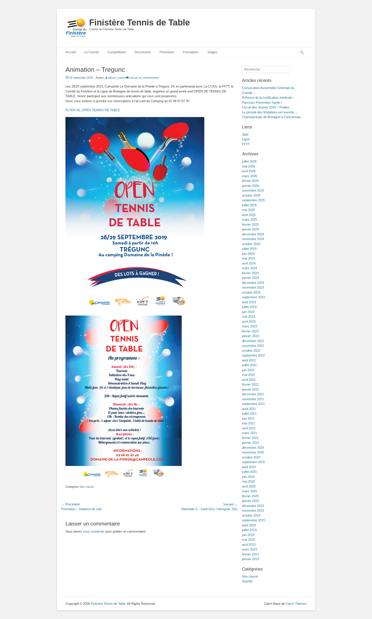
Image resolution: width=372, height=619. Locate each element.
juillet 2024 (249, 248)
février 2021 (250, 438)
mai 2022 (248, 375)
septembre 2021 (253, 404)
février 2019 (250, 554)
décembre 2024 (253, 234)
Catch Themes (296, 603)
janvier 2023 (250, 336)
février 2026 (250, 181)
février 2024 (250, 273)
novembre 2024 (253, 239)
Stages (212, 52)
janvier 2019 (250, 559)
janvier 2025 (250, 229)
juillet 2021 (249, 413)
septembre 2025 (253, 200)
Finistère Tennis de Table (139, 22)
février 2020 (250, 496)
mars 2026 (249, 176)
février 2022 (250, 384)
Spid (245, 134)
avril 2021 (249, 428)
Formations (191, 52)
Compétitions (116, 52)
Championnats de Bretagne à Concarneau (271, 117)
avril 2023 (249, 321)
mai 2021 (248, 423)
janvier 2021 (250, 442)
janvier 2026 (250, 186)
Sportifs (247, 581)
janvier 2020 (250, 501)
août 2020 (249, 467)
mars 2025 (249, 219)
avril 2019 (249, 544)
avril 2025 (249, 215)
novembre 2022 (253, 345)
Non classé (87, 486)
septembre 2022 (253, 355)
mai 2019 (248, 539)
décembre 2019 (253, 506)
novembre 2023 (253, 287)
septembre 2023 (253, 297)
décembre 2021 (253, 394)
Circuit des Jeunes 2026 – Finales (266, 107)
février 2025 (250, 224)
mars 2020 (249, 491)
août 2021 (249, 409)
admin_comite (117, 77)
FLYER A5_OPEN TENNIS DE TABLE (92, 110)
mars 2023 (249, 326)
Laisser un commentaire (144, 77)
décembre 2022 (253, 341)
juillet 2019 (249, 530)
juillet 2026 (249, 161)
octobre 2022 (251, 350)
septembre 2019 (253, 520)
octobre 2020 (251, 457)
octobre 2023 (251, 292)
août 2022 (249, 360)
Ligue (246, 139)
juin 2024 (248, 253)
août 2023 (249, 302)
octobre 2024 (251, 244)
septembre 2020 (253, 462)
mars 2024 (249, 268)
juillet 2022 (249, 365)
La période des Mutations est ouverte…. (270, 112)
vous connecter (94, 531)
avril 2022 (249, 379)
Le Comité (91, 52)
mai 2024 (248, 258)
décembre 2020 (253, 447)
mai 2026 (248, 166)
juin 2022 (248, 370)
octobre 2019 (251, 515)
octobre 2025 (251, 195)
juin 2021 (248, 418)
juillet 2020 (249, 472)
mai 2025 (248, 210)
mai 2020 (248, 481)
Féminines (167, 52)
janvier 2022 (250, 389)
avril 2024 (249, 263)
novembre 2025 (253, 190)
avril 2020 (249, 486)
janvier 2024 (250, 278)
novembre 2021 (253, 399)
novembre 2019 (253, 510)
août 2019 (249, 525)
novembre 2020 (253, 452)
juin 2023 (248, 312)
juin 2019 (248, 535)
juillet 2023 (249, 307)
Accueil (70, 52)
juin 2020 (248, 476)
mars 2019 (249, 549)
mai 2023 (248, 316)
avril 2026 (249, 171)
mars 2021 (249, 433)
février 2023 (250, 331)
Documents (143, 52)
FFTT (246, 144)
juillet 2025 (249, 205)
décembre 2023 (253, 282)
